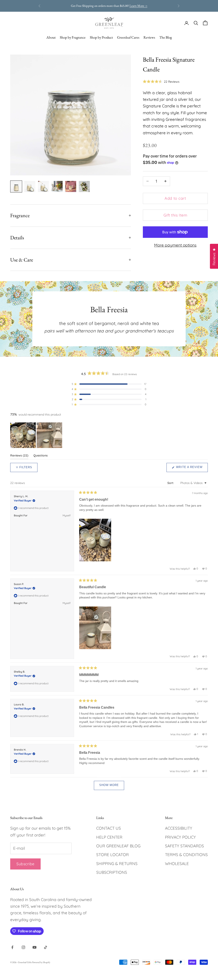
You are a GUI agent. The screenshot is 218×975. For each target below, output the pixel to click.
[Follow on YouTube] (34, 947)
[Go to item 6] (84, 186)
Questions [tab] (40, 456)
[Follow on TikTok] (45, 947)
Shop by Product (101, 37)
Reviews (149, 37)
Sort (170, 483)
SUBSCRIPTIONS (111, 872)
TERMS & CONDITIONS (186, 854)
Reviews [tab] (19, 456)
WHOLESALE (177, 863)
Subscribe (25, 863)
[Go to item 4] (57, 186)
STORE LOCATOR (112, 854)
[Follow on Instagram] (23, 947)
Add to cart (175, 198)
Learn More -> (125, 6)
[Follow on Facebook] (12, 947)
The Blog (165, 37)
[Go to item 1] (16, 186)
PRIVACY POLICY (180, 837)
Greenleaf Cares (128, 37)
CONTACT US (108, 828)
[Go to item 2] (30, 186)
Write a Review (191, 468)
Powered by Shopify (41, 962)
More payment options (175, 245)
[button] (161, 81)
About (51, 37)
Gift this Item (175, 215)
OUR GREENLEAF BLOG (118, 845)
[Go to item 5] (71, 186)
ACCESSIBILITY (178, 828)
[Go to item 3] (43, 186)
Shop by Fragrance (73, 37)
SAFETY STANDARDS (184, 845)
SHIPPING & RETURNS (117, 863)
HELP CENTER (109, 837)
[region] (36, 435)
